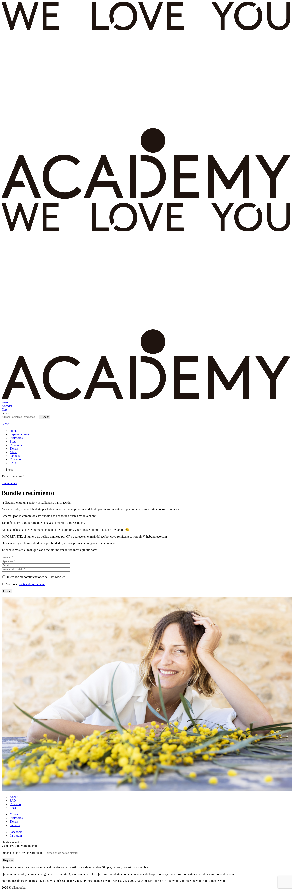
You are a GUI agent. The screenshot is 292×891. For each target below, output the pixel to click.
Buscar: (6, 413)
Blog (13, 441)
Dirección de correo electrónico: (22, 852)
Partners (15, 455)
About (13, 452)
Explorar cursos (19, 434)
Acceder (7, 406)
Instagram (16, 835)
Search (6, 402)
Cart (4, 409)
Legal (13, 807)
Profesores (16, 438)
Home (13, 430)
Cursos (14, 814)
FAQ (13, 463)
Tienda (14, 448)
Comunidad (17, 445)
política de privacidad (31, 584)
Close (5, 424)
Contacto (15, 459)
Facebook (16, 832)
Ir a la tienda (9, 483)
